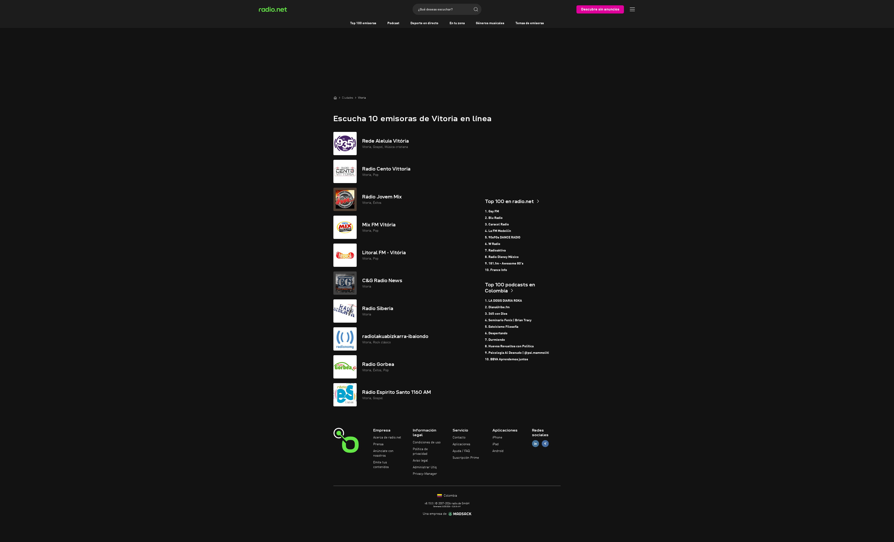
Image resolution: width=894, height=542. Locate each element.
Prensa (378, 444)
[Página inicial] (335, 98)
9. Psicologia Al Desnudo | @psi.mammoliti (517, 353)
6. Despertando (496, 333)
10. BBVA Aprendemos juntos (506, 359)
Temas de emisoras (529, 23)
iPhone (497, 437)
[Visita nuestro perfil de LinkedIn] (535, 443)
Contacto (459, 437)
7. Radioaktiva (495, 250)
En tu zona (457, 23)
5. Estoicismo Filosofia (501, 326)
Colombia (450, 495)
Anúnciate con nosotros (383, 453)
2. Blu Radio (494, 218)
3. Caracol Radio (497, 224)
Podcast (393, 23)
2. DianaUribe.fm (497, 307)
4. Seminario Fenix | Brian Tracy (508, 320)
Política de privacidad (420, 451)
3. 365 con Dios (496, 313)
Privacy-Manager (425, 473)
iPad (495, 444)
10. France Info (496, 270)
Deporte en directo (424, 23)
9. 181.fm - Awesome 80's (504, 263)
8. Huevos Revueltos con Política (509, 346)
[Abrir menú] (632, 9)
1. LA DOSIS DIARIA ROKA (503, 300)
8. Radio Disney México (502, 257)
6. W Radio (492, 244)
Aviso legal (420, 460)
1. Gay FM (492, 211)
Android (498, 451)
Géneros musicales (490, 23)
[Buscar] (476, 9)
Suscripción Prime (466, 457)
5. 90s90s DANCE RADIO (502, 237)
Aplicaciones (461, 444)
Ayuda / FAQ (461, 451)
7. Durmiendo (495, 339)
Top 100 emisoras (363, 23)
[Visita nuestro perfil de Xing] (545, 443)
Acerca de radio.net (387, 437)
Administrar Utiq (425, 467)
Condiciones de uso (426, 442)
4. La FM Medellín (498, 231)
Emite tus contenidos (381, 465)
